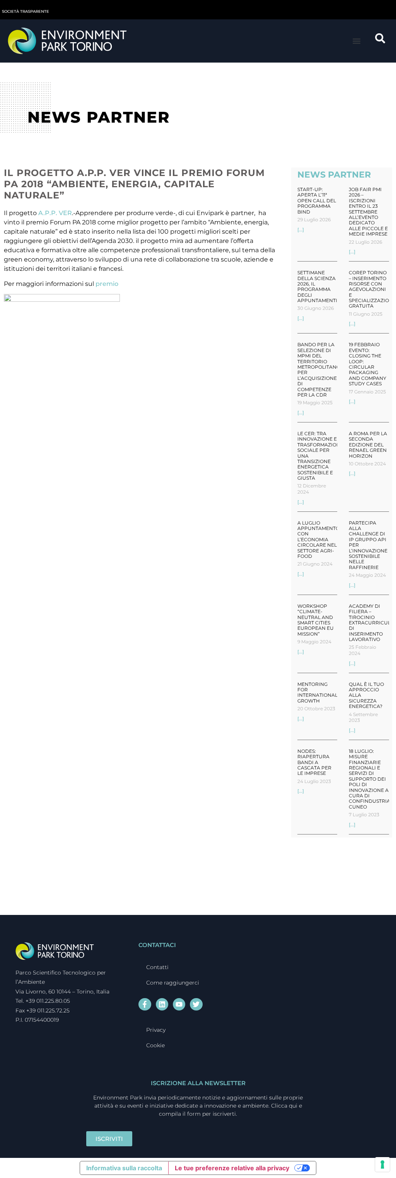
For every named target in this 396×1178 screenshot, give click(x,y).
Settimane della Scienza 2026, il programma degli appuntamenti (317, 286)
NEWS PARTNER (334, 174)
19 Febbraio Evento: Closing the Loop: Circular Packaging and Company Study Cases (367, 364)
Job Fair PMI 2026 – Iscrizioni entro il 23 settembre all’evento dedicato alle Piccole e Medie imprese (368, 211)
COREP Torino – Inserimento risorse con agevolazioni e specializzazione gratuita (372, 289)
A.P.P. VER (55, 213)
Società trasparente (25, 11)
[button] (356, 40)
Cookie (155, 1045)
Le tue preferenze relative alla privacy (232, 1168)
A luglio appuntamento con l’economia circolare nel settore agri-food (318, 539)
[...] (300, 230)
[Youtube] (179, 1004)
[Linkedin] (162, 1004)
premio (107, 283)
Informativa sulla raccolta (124, 1168)
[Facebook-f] (144, 1004)
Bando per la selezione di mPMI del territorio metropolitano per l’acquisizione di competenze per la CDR (318, 370)
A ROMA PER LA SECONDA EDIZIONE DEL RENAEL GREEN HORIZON (368, 445)
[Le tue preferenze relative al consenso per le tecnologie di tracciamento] (382, 1164)
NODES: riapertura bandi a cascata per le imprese (314, 762)
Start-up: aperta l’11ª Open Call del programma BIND (316, 200)
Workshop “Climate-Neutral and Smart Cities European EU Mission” (315, 620)
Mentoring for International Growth (317, 692)
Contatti (157, 967)
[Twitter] (196, 1004)
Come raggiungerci (172, 982)
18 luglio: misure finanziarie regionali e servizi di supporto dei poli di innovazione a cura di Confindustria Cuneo (369, 779)
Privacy (156, 1029)
